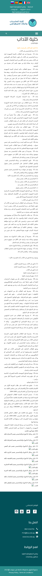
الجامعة (30, 6)
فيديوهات (14, 9)
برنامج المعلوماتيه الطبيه (30, 553)
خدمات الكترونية (25, 9)
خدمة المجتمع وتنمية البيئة (20, 12)
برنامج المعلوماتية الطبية (18, 6)
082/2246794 (29, 529)
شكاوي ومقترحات (32, 556)
